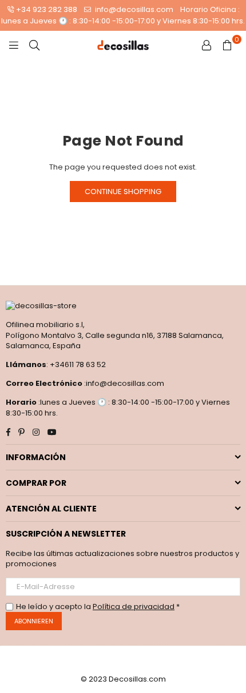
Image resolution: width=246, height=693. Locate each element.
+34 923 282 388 (46, 9)
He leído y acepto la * (98, 607)
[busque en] (34, 45)
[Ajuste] (206, 45)
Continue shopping (123, 191)
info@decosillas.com (133, 9)
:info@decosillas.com (123, 383)
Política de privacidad (133, 606)
